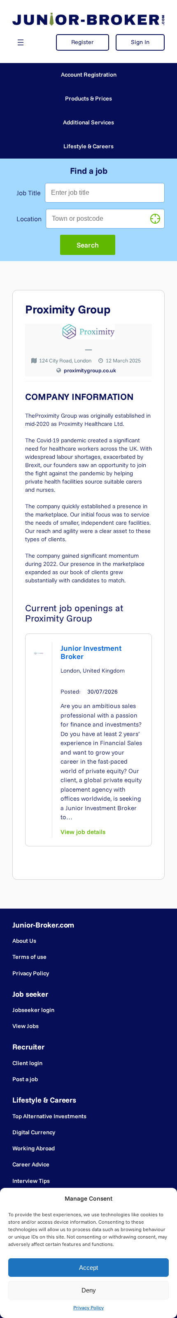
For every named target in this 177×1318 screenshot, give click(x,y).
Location (29, 218)
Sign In (140, 42)
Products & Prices (88, 98)
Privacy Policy (88, 1307)
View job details (83, 832)
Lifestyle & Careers (88, 146)
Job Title (28, 192)
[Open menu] (20, 42)
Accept (88, 1267)
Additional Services (88, 122)
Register (82, 42)
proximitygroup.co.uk (90, 370)
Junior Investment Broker (91, 652)
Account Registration (88, 74)
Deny (89, 1290)
